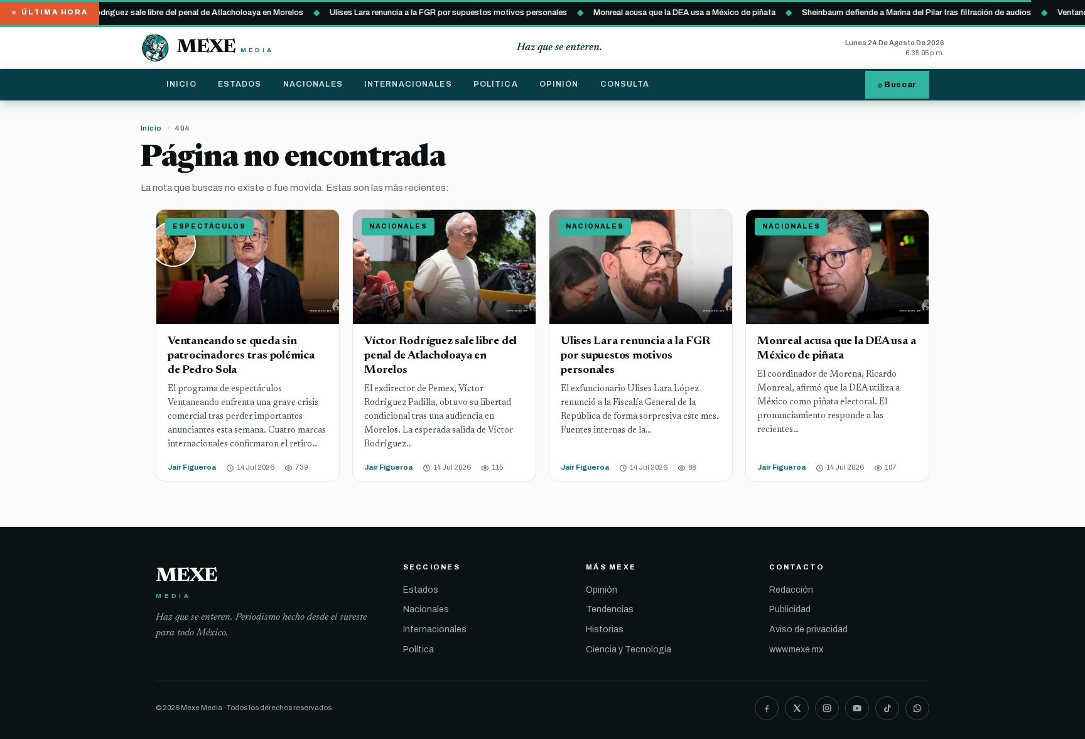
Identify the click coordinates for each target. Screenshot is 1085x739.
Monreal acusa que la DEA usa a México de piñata (668, 12)
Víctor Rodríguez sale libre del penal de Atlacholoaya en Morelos (168, 12)
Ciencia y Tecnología (628, 649)
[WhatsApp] (917, 708)
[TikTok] (887, 708)
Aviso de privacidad (808, 629)
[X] (797, 708)
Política (495, 84)
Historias (604, 629)
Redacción (791, 590)
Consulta (625, 84)
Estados (240, 84)
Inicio (181, 84)
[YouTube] (857, 708)
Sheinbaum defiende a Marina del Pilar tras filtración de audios (900, 12)
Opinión (559, 84)
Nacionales (313, 84)
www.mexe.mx (796, 649)
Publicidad (790, 609)
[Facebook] (767, 708)
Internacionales (408, 84)
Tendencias (610, 609)
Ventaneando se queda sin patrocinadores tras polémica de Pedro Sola (241, 355)
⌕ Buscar (897, 84)
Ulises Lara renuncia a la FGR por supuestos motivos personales (432, 12)
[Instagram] (827, 708)
